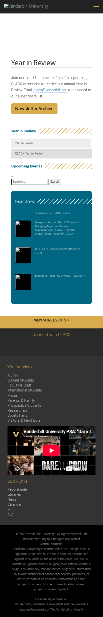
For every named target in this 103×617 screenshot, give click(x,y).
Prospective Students (24, 405)
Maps (12, 510)
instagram (57, 346)
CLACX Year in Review (29, 153)
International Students (25, 390)
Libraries (14, 494)
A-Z (10, 515)
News (12, 499)
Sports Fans (17, 415)
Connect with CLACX (51, 334)
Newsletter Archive (34, 108)
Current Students (21, 380)
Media (12, 395)
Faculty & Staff (19, 385)
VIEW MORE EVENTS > (51, 320)
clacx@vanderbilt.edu (50, 90)
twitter (29, 346)
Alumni (13, 375)
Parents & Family (21, 400)
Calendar (15, 504)
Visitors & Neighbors (24, 420)
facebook (43, 346)
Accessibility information (51, 599)
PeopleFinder (18, 489)
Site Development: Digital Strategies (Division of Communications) (55, 539)
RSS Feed (70, 346)
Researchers (18, 410)
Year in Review (24, 143)
